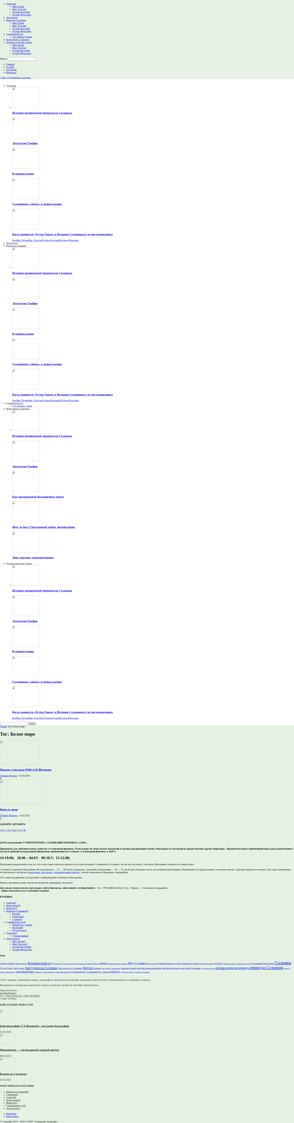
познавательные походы (66, 872)
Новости (12, 908)
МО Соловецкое (152, 964)
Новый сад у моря (22, 925)
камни (133, 968)
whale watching (7, 963)
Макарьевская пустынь (170, 963)
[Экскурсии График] (26, 137)
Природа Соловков (16, 20)
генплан (97, 968)
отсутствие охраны (208, 968)
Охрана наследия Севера (19, 42)
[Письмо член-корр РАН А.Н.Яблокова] (19, 764)
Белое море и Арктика (17, 39)
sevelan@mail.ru (8, 993)
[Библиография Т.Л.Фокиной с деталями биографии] (7, 1020)
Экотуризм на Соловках (41, 968)
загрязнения (115, 968)
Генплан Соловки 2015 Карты (89, 964)
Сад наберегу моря (22, 37)
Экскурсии (12, 17)
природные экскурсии (40, 872)
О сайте (10, 67)
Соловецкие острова (242, 964)
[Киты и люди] (22, 803)
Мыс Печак (18, 6)
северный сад (10, 972)
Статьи (17, 919)
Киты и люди (9, 809)
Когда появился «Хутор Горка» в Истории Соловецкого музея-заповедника (62, 234)
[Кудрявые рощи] (26, 167)
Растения (17, 927)
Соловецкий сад (14, 34)
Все (14, 240)
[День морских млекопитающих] (26, 551)
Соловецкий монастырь (262, 963)
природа (244, 968)
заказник (125, 968)
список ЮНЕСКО (111, 972)
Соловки (283, 962)
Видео (16, 913)
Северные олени (229, 964)
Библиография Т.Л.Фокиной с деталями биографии (34, 1026)
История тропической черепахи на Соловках (42, 113)
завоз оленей (106, 968)
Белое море (13, 905)
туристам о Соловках (142, 972)
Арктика (11, 902)
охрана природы (227, 968)
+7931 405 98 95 (31, 996)
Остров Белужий (21, 12)
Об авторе (11, 69)
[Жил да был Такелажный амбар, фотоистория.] (26, 521)
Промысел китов (190, 963)
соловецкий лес (78, 972)
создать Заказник (48, 972)
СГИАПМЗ (218, 964)
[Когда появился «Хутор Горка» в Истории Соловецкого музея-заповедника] (26, 228)
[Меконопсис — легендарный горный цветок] (7, 1044)
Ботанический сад (40, 963)
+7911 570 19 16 (13, 996)
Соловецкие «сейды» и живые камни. (37, 204)
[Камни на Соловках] (7, 1068)
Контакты (11, 72)
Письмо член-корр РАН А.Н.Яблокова (25, 769)
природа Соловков (266, 967)
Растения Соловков (206, 964)
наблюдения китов (171, 968)
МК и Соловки (137, 963)
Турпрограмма (20, 936)
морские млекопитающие (149, 968)
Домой (3, 726)
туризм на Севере (127, 972)
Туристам (11, 3)
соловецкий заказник (62, 972)
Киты (103, 963)
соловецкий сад (94, 972)
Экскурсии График (25, 143)
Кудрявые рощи (23, 173)
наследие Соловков (190, 968)
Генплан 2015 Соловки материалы (65, 964)
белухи (87, 968)
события (38, 972)
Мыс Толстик (19, 9)
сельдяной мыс (25, 971)
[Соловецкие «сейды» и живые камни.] (26, 198)
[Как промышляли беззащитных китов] (26, 490)
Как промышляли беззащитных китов (38, 496)
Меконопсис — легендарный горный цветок (29, 1050)
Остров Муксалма (21, 14)
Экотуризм (18, 968)
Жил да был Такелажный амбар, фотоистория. (43, 527)
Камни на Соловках (13, 1074)
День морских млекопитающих (33, 557)
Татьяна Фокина (8, 775)
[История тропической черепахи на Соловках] (26, 107)
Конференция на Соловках (117, 964)
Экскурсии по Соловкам (70, 968)
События (18, 916)
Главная (10, 64)
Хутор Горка (19, 930)
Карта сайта (12, 1116)
